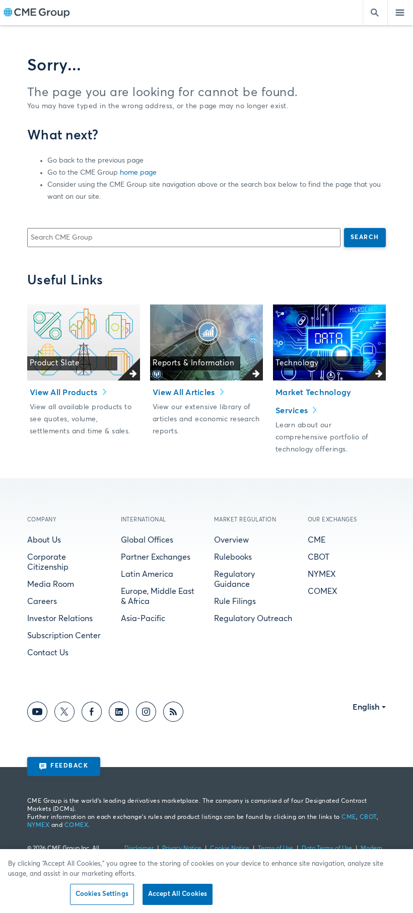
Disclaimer (139, 849)
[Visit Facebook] (92, 713)
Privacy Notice (181, 849)
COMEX (322, 591)
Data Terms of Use (327, 849)
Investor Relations (60, 619)
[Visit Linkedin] (119, 713)
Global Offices (147, 540)
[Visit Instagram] (146, 713)
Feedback (69, 766)
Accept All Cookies (177, 894)
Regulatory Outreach (253, 619)
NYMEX (322, 574)
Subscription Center (64, 636)
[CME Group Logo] (37, 13)
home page (138, 172)
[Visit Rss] (173, 713)
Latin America (147, 574)
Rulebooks (233, 557)
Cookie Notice (229, 849)
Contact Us (47, 653)
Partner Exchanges (155, 557)
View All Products (65, 393)
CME (316, 540)
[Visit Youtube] (37, 713)
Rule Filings (235, 601)
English (366, 707)
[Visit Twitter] (64, 713)
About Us (44, 540)
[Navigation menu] (400, 12)
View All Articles (185, 393)
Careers (42, 601)
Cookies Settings (102, 894)
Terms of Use (275, 849)
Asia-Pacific (143, 619)
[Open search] (375, 12)
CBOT (318, 557)
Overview (231, 540)
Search (365, 238)
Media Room (50, 584)
